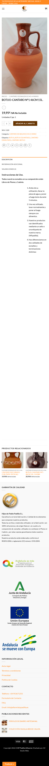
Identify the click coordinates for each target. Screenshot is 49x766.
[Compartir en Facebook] (8, 145)
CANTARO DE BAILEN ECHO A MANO (24, 96)
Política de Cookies (9, 680)
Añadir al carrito (25, 123)
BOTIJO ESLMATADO (22, 138)
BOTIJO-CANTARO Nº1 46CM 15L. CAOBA (34, 473)
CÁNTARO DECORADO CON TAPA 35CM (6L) (11, 473)
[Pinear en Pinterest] (21, 145)
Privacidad (6, 675)
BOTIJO (11, 138)
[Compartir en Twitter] (13, 145)
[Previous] (1, 467)
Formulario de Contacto (11, 698)
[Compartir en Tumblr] (30, 145)
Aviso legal (6, 666)
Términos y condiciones (11, 671)
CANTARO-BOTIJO (18, 140)
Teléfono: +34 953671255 (12, 693)
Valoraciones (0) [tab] (9, 169)
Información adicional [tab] (12, 164)
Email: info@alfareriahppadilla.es (15, 707)
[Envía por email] (17, 145)
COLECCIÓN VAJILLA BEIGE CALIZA (24, 729)
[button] (3, 9)
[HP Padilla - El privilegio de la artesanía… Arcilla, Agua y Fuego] (24, 8)
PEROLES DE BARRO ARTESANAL (23, 721)
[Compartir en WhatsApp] (4, 145)
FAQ (4, 703)
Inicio (4, 96)
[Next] (47, 467)
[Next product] (4, 107)
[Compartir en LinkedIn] (25, 145)
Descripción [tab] (7, 159)
